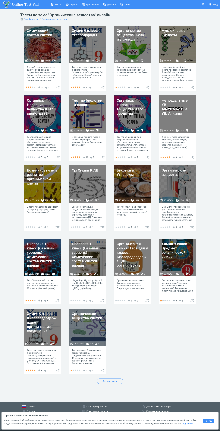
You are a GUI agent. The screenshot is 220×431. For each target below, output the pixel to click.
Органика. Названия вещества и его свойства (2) (40, 106)
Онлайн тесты (31, 19)
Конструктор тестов (97, 406)
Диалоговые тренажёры (158, 406)
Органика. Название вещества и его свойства (130, 106)
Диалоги (111, 4)
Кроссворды (92, 4)
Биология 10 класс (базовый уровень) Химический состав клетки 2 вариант (41, 255)
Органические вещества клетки (87, 316)
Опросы (74, 4)
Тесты (58, 4)
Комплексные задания (157, 411)
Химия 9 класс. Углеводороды (85, 33)
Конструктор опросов (97, 411)
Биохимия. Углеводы (126, 172)
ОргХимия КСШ (85, 170)
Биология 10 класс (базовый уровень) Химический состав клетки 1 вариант (86, 255)
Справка (31, 411)
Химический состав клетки (39, 33)
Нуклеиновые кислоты (174, 33)
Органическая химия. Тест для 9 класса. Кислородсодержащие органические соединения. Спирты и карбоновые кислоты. (132, 263)
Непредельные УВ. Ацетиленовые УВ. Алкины (175, 106)
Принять (208, 421)
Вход (215, 4)
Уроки (127, 4)
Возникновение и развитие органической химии (42, 176)
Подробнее (187, 423)
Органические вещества (54, 19)
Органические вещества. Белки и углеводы (131, 35)
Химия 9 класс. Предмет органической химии (175, 250)
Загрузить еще (110, 381)
